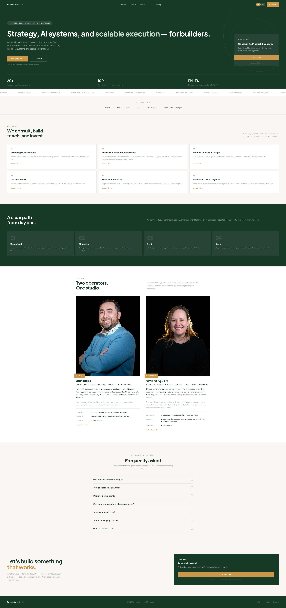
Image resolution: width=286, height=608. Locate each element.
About (142, 5)
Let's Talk (272, 4)
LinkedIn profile (82, 425)
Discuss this (15, 164)
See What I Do (39, 59)
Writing (158, 5)
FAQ (150, 5)
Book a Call (257, 58)
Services (123, 5)
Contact (276, 602)
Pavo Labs (16, 4)
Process (133, 5)
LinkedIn (267, 602)
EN (258, 4)
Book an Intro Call (17, 59)
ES (263, 4)
